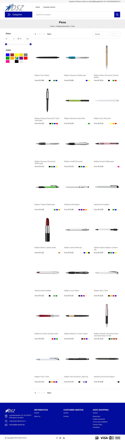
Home (38, 7)
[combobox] (74, 14)
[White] (12, 61)
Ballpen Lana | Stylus (71, 290)
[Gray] (25, 54)
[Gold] (21, 54)
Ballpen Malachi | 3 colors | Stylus (76, 333)
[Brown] (12, 54)
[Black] (16, 61)
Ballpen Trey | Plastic (42, 75)
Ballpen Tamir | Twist (42, 377)
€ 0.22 (69, 295)
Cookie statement (99, 419)
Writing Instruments (63, 26)
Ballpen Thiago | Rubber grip (45, 204)
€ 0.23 (39, 339)
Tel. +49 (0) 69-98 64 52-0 (112, 1)
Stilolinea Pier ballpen (101, 204)
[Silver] (21, 61)
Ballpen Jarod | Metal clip (73, 247)
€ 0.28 (69, 209)
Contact (66, 416)
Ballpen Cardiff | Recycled (73, 161)
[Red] (25, 58)
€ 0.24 (69, 382)
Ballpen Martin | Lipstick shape (45, 247)
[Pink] (7, 61)
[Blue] (7, 54)
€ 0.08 (39, 80)
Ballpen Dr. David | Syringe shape (46, 333)
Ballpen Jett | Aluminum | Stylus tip (76, 377)
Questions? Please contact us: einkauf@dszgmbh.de (86, 1)
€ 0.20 (98, 209)
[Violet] (21, 58)
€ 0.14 (98, 80)
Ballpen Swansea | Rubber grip (75, 75)
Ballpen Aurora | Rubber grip (104, 161)
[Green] (7, 58)
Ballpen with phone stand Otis (74, 118)
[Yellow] (16, 54)
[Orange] (12, 58)
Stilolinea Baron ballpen (43, 290)
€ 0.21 (39, 252)
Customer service (49, 7)
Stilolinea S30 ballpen (72, 204)
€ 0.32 (98, 252)
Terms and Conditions (100, 422)
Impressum (96, 416)
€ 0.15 (39, 123)
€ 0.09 (69, 80)
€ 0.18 (98, 166)
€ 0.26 (98, 382)
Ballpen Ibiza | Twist (101, 290)
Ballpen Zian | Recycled (102, 118)
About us (37, 416)
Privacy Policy (97, 424)
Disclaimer (96, 427)
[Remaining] (16, 58)
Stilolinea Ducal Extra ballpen (104, 377)
